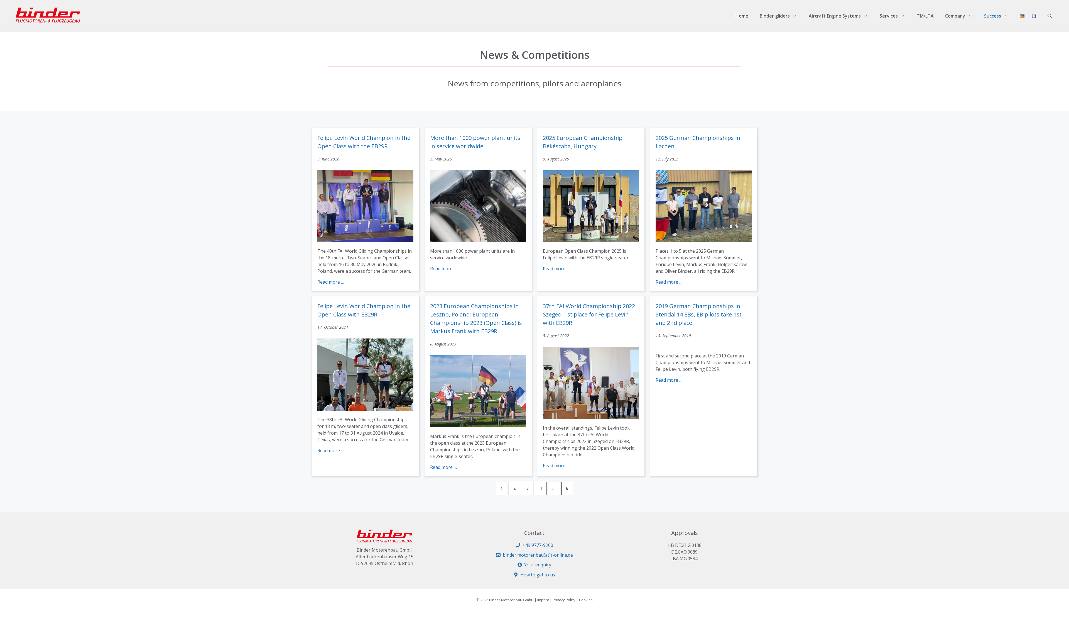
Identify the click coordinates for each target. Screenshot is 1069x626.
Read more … (330, 282)
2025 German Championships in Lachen (698, 142)
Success (992, 16)
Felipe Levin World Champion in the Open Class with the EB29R (363, 142)
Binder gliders (775, 16)
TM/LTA (925, 16)
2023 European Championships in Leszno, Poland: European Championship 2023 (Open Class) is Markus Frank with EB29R (476, 318)
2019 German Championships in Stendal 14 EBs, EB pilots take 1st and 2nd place (699, 314)
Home (741, 16)
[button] (1050, 16)
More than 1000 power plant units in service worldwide (475, 142)
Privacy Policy (564, 599)
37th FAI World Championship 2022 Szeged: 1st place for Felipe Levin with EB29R (589, 314)
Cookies (586, 599)
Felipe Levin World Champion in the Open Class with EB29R (363, 310)
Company (955, 16)
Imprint (543, 599)
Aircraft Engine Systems (835, 16)
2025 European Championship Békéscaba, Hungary (582, 142)
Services (889, 16)
